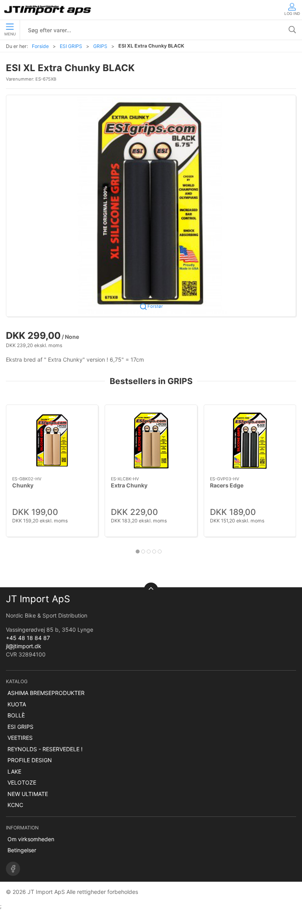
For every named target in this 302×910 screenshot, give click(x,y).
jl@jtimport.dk (23, 646)
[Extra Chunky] (151, 441)
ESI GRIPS (71, 46)
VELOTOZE (21, 782)
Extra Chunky (129, 485)
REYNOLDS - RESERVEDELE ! (45, 749)
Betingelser (21, 850)
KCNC (15, 805)
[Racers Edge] (250, 441)
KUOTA (16, 704)
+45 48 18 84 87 (28, 637)
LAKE (14, 771)
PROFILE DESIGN (29, 760)
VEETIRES (20, 737)
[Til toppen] (151, 590)
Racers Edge (226, 485)
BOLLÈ (16, 715)
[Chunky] (52, 441)
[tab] (138, 551)
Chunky (22, 485)
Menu (10, 34)
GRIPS (100, 46)
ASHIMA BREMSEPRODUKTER (46, 692)
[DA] (48, 10)
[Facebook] (13, 869)
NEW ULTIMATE (27, 794)
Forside (40, 46)
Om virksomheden (30, 839)
